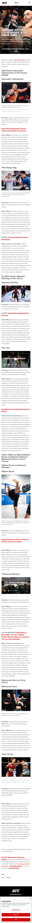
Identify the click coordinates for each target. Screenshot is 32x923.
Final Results (21, 864)
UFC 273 (8, 877)
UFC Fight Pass (14, 868)
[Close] (30, 899)
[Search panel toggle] (29, 2)
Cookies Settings (16, 909)
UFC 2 (3, 857)
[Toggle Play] (5, 364)
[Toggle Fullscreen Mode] (27, 364)
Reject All (16, 914)
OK (16, 919)
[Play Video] (16, 359)
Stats (3, 877)
